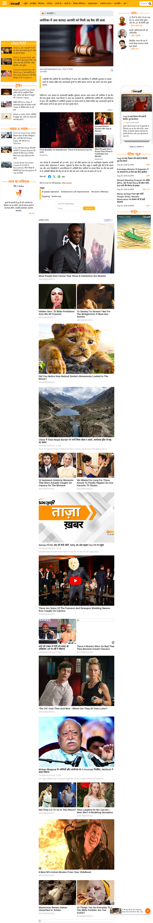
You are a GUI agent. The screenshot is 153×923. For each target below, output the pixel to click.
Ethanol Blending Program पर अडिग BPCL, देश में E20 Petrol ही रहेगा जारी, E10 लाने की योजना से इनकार (133, 183)
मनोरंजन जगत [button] (105, 3)
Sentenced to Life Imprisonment (75, 192)
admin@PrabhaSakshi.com (50, 69)
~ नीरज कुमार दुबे (135, 25)
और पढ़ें (31, 213)
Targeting (46, 196)
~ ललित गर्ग (133, 49)
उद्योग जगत (146, 189)
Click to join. (66, 183)
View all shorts (136, 147)
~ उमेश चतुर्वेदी (134, 36)
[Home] (43, 13)
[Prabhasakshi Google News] (111, 70)
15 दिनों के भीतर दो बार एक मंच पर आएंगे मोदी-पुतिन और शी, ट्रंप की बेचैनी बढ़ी (139, 20)
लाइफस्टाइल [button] (92, 3)
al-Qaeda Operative (50, 192)
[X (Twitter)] (110, 39)
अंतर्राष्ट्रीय (33, 3)
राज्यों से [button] (58, 3)
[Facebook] (110, 34)
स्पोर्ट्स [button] (49, 3)
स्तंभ (134, 13)
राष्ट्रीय (26, 3)
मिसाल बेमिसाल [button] (79, 3)
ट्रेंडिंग (19, 85)
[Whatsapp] (59, 178)
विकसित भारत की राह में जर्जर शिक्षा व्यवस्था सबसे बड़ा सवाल (138, 43)
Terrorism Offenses (99, 192)
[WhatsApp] (110, 45)
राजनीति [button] (117, 3)
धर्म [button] (124, 3)
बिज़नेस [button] (41, 3)
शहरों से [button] (67, 3)
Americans (56, 196)
